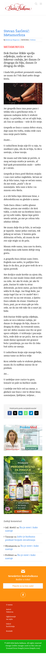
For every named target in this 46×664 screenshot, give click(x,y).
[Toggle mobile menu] (41, 3)
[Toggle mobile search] (36, 3)
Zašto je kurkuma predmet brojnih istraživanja (20, 538)
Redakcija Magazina (13, 40)
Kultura (33, 40)
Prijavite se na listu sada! (23, 586)
